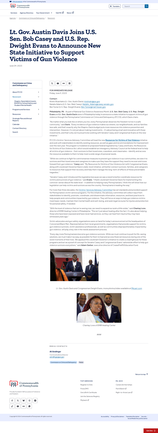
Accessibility (105, 416)
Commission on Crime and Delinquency (22, 84)
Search (15, 132)
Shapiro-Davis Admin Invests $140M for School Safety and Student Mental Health (25, 103)
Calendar (16, 124)
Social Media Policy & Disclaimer (137, 418)
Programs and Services (21, 109)
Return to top (140, 374)
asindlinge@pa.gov (57, 357)
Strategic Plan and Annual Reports (22, 119)
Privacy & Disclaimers (117, 416)
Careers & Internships (124, 385)
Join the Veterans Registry (90, 396)
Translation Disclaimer (132, 416)
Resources (16, 114)
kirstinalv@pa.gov (92, 101)
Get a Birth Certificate (88, 392)
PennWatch (120, 389)
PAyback (83, 400)
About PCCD (17, 92)
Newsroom (16, 97)
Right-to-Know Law (123, 392)
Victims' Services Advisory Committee (95, 190)
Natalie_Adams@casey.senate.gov (98, 104)
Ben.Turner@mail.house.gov (93, 107)
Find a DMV (84, 389)
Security (143, 416)
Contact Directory (19, 128)
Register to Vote (86, 385)
